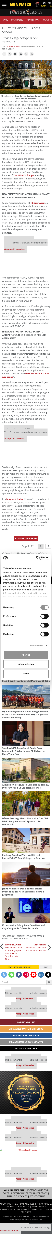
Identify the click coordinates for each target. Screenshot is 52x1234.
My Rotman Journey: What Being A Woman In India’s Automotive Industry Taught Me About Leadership (25, 714)
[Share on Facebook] (4, 54)
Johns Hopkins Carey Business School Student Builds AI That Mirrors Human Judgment (23, 891)
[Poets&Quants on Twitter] (4, 975)
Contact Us (35, 1209)
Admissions (33, 19)
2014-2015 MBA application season (28, 936)
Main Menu (17, 19)
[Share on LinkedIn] (21, 54)
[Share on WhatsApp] (26, 54)
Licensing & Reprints (18, 1206)
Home (4, 19)
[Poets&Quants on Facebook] (19, 975)
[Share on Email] (15, 54)
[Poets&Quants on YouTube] (33, 975)
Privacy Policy (44, 1203)
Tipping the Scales (17, 1196)
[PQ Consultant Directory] (26, 1157)
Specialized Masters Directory (26, 1028)
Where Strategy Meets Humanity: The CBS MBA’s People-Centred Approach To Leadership (25, 821)
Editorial (22, 1209)
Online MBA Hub (26, 1022)
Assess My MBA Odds (26, 1048)
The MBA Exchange (23, 175)
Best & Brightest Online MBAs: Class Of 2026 (26, 680)
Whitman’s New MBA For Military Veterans (36, 947)
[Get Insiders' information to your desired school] (26, 1092)
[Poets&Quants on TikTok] (48, 975)
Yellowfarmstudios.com (33, 1219)
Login (45, 967)
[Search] (49, 982)
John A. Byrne (13, 46)
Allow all (26, 655)
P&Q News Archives (24, 1203)
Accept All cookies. (14, 249)
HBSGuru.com (37, 202)
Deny (26, 673)
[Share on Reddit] (32, 54)
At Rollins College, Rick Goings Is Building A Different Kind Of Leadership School (25, 786)
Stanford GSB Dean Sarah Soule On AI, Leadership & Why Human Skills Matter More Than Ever (23, 751)
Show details (36, 645)
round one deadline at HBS (15, 938)
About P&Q (6, 1203)
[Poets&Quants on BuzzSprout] (11, 975)
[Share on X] (10, 54)
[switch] (44, 616)
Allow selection (26, 664)
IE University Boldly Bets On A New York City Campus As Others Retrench (24, 927)
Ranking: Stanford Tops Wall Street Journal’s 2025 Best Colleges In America (23, 857)
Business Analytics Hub (26, 1035)
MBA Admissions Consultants (26, 1042)
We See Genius (37, 1196)
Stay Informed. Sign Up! (19, 967)
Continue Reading (26, 538)
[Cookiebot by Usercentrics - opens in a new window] (37, 558)
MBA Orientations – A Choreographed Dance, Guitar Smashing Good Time (14, 951)
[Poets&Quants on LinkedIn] (41, 975)
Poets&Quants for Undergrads (29, 1193)
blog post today (14, 499)
